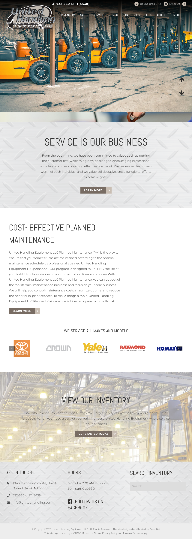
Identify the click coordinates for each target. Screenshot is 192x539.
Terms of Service (132, 533)
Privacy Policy (109, 533)
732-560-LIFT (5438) (27, 495)
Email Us (174, 3)
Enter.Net (155, 529)
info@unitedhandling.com (32, 502)
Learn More (119, 100)
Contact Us (155, 100)
